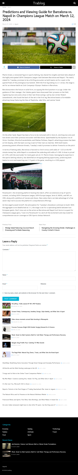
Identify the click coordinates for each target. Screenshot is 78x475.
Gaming (30, 429)
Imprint (4, 466)
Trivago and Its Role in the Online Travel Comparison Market (22, 373)
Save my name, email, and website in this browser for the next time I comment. (29, 293)
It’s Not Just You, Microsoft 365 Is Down (16, 384)
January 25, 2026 (17, 322)
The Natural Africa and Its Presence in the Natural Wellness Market (24, 394)
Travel (55, 432)
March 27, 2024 (7, 24)
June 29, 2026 (52, 394)
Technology (56, 429)
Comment (6, 250)
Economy (5, 429)
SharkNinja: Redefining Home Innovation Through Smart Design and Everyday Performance (31, 363)
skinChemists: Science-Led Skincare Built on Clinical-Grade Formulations (34, 444)
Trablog (39, 3)
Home (4, 7)
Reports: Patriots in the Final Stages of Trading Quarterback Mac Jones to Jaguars (28, 389)
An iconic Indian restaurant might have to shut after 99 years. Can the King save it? (29, 405)
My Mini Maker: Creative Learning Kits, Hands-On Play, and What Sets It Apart (27, 379)
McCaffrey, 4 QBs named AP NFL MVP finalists (26, 304)
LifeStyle (31, 432)
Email (4, 284)
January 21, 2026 (36, 384)
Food (4, 435)
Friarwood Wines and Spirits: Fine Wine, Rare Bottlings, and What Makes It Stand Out (30, 400)
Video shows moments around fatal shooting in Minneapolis (30, 319)
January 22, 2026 (17, 306)
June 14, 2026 (66, 363)
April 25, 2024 (16, 329)
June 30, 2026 (47, 373)
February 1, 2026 (62, 405)
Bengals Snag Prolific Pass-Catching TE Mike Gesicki (28, 343)
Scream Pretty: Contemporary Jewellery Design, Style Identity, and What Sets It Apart (38, 311)
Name (5, 275)
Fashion (4, 432)
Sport (9, 7)
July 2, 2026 (15, 314)
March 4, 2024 (16, 345)
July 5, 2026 (15, 337)
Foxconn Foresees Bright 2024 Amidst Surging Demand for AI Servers (33, 327)
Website (43, 284)
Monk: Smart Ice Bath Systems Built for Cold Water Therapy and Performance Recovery (39, 335)
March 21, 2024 (61, 389)
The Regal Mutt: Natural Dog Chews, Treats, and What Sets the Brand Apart (35, 352)
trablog (9, 470)
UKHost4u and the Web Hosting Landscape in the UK (19, 368)
